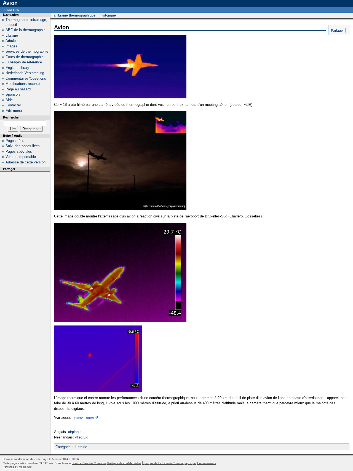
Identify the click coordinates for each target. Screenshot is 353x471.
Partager (337, 30)
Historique (108, 15)
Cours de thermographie (25, 57)
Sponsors (13, 94)
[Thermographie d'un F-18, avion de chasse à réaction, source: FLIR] (120, 97)
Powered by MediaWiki (17, 466)
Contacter (13, 105)
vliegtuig (81, 437)
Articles (12, 41)
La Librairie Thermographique (74, 15)
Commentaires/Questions (26, 78)
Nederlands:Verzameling (25, 73)
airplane (74, 432)
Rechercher (11, 117)
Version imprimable (21, 157)
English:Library (17, 68)
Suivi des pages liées (23, 146)
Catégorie (63, 447)
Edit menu (14, 111)
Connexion (11, 10)
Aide (9, 100)
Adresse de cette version (26, 162)
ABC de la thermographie (26, 30)
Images (11, 46)
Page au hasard (18, 89)
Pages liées (15, 141)
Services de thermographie (27, 51)
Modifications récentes (24, 84)
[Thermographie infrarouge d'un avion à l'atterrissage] (120, 321)
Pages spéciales (19, 151)
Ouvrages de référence (24, 62)
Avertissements (206, 463)
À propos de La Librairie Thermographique (169, 463)
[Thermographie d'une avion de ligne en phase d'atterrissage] (98, 390)
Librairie (81, 447)
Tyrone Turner (83, 417)
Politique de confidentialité (124, 463)
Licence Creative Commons (89, 463)
